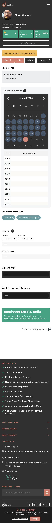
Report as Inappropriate (34, 329)
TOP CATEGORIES (10, 422)
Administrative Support (28, 217)
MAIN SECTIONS (9, 429)
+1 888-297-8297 (12, 457)
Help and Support (10, 447)
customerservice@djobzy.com (35, 451)
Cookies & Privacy (26, 510)
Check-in (5, 235)
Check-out (21, 235)
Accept (35, 519)
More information (20, 519)
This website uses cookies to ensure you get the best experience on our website (26, 512)
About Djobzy (9, 435)
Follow (30, 60)
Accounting (8, 217)
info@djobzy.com (13, 451)
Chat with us (11, 471)
